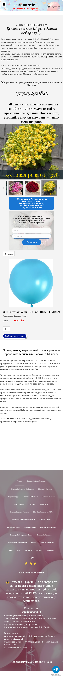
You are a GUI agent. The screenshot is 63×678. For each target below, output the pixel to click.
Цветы (33, 542)
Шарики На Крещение (44, 535)
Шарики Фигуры (30, 527)
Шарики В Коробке (45, 489)
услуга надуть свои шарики (17, 542)
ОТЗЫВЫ (50, 550)
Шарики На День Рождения (36, 481)
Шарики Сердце (44, 519)
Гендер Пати (44, 504)
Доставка (39, 550)
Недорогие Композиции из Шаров (23, 519)
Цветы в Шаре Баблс (47, 542)
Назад (9, 253)
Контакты (28, 550)
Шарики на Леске (48, 497)
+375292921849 (31, 92)
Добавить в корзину (15, 336)
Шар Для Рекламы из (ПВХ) (43, 512)
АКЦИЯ (31, 558)
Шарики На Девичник (48, 527)
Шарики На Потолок (31, 497)
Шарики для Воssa (13, 527)
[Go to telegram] (56, 669)
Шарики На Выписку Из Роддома (22, 489)
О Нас (11, 550)
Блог (19, 550)
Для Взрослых (19, 504)
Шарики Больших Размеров (19, 512)
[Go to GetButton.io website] (56, 675)
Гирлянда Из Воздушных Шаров (21, 535)
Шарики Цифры (13, 497)
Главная (19, 481)
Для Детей (31, 504)
